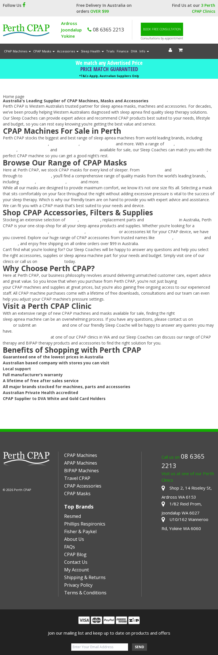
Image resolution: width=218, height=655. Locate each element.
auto (169, 143)
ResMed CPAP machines (25, 143)
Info (142, 51)
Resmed (72, 516)
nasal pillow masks (190, 170)
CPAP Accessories (82, 486)
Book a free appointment (26, 337)
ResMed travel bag (67, 231)
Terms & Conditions (85, 593)
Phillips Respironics (84, 524)
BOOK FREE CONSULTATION (162, 29)
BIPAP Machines (81, 470)
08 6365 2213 (107, 29)
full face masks (37, 175)
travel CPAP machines (78, 149)
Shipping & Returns (85, 577)
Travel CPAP (77, 478)
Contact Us (75, 562)
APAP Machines (80, 463)
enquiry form (49, 325)
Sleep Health (91, 51)
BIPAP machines (34, 149)
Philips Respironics (98, 143)
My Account (76, 570)
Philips (73, 181)
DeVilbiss (164, 237)
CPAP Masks (42, 51)
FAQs (69, 547)
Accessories (66, 51)
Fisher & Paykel (64, 143)
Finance (123, 51)
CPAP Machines (16, 51)
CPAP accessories (161, 219)
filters (73, 219)
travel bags (90, 219)
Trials (110, 51)
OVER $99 (99, 11)
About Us (74, 539)
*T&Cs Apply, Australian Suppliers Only (109, 76)
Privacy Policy (78, 585)
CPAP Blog (75, 554)
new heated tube (102, 231)
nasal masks (152, 170)
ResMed (27, 181)
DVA (134, 51)
